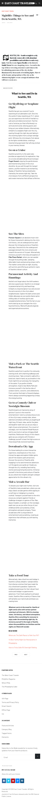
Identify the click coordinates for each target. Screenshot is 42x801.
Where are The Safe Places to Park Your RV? (24, 635)
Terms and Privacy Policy (10, 702)
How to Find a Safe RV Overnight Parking (23, 647)
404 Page (5, 698)
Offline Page (6, 710)
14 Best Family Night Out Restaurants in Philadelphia (23, 641)
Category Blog (7, 729)
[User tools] (37, 15)
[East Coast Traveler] (7, 766)
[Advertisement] (21, 39)
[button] (2, 3)
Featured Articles (8, 726)
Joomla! (4, 794)
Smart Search (6, 706)
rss (3, 714)
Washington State (8, 88)
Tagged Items (7, 733)
